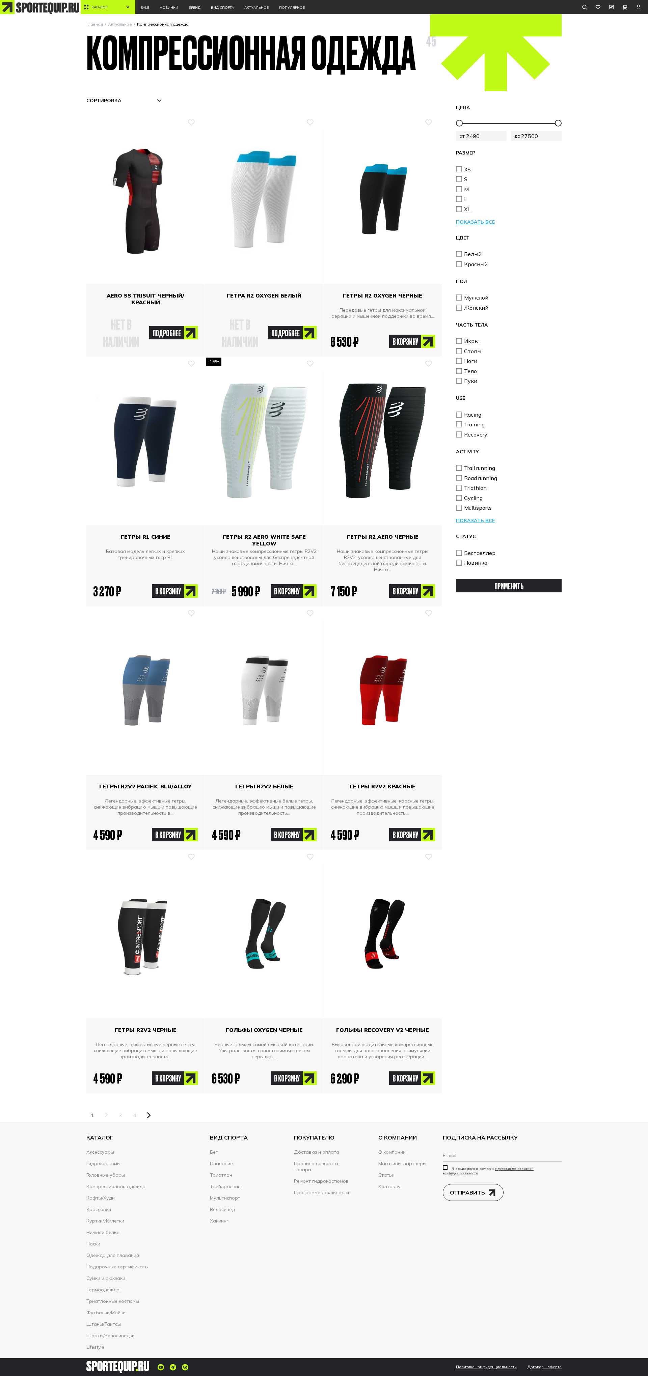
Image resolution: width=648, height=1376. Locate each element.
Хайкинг (219, 1221)
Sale (145, 7)
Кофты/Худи (100, 1198)
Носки (93, 1244)
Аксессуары (100, 1152)
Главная (94, 24)
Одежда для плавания (112, 1255)
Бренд (194, 7)
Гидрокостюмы (103, 1163)
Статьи (386, 1175)
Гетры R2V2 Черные (146, 1030)
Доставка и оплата (316, 1152)
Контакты (389, 1186)
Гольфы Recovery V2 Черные (382, 1030)
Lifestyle (95, 1347)
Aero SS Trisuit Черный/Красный (145, 299)
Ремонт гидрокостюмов (321, 1181)
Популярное (292, 7)
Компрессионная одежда (115, 1186)
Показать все (475, 222)
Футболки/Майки (106, 1313)
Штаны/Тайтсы (103, 1324)
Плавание (221, 1163)
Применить (508, 585)
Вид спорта (222, 7)
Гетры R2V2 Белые (264, 786)
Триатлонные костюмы (112, 1301)
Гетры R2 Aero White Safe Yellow (264, 540)
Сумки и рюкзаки (105, 1278)
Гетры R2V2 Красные (382, 786)
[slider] (459, 123)
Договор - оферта (545, 1367)
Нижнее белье (102, 1232)
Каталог (99, 7)
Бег (214, 1152)
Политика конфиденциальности (486, 1367)
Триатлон (221, 1175)
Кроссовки (98, 1209)
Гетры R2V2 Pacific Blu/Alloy (145, 786)
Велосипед (222, 1209)
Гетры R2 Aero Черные (382, 536)
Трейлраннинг (226, 1186)
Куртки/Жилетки (105, 1221)
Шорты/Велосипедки (110, 1335)
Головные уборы (105, 1175)
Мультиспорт (225, 1198)
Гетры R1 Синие (145, 536)
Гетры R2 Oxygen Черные (382, 295)
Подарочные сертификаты (117, 1267)
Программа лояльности (321, 1192)
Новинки (169, 7)
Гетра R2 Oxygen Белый (264, 295)
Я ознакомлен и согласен (488, 1171)
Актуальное (256, 7)
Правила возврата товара (316, 1166)
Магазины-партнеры (402, 1163)
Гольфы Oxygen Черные (264, 1030)
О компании (392, 1152)
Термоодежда (102, 1290)
